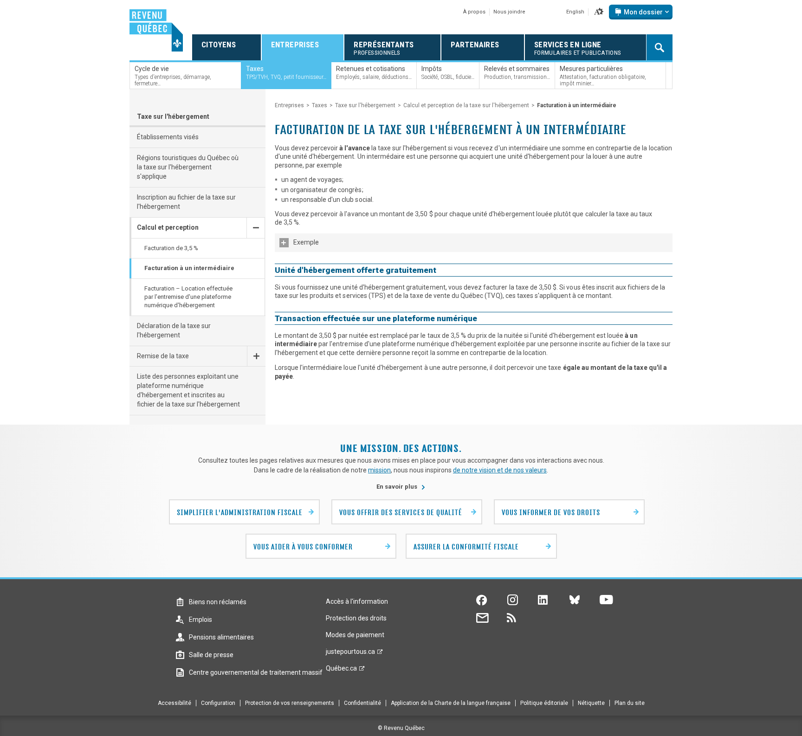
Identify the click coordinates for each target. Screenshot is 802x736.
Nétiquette (591, 703)
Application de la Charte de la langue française (451, 703)
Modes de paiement (355, 635)
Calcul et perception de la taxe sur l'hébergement (466, 105)
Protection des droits (356, 618)
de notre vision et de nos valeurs (500, 470)
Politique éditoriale (544, 703)
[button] (598, 12)
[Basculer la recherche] (660, 47)
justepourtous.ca (350, 654)
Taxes (319, 105)
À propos (474, 12)
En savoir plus (401, 486)
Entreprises (289, 105)
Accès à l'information (357, 601)
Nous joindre (509, 12)
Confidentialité (362, 703)
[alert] (641, 12)
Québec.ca (341, 671)
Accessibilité (174, 703)
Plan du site (629, 703)
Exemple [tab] (306, 242)
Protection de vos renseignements (289, 703)
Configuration (218, 703)
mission (379, 470)
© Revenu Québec (401, 728)
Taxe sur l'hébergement (173, 116)
